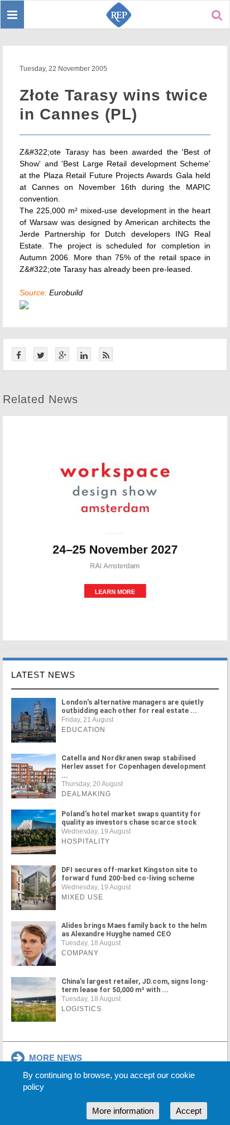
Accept (189, 1111)
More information (123, 1111)
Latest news (43, 674)
